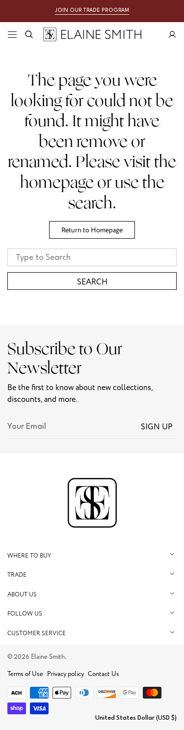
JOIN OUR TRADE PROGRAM (92, 10)
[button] (12, 34)
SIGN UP (157, 426)
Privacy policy (65, 674)
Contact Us (103, 674)
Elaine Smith (48, 656)
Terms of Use (25, 674)
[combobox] (92, 257)
